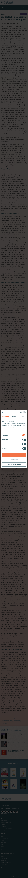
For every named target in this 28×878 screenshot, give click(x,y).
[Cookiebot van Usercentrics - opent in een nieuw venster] (20, 412)
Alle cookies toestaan (14, 455)
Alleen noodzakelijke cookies (14, 464)
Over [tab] (23, 416)
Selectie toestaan (14, 459)
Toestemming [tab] (5, 416)
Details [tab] (14, 416)
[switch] (24, 440)
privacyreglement (6, 428)
